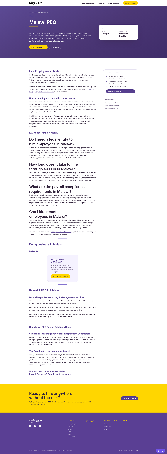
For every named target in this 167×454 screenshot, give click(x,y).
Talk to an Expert (130, 3)
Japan (70, 429)
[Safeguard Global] (35, 3)
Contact (126, 420)
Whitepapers (108, 426)
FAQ (105, 429)
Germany (70, 426)
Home (31, 12)
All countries (55, 47)
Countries (101, 3)
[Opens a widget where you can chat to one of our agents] (160, 451)
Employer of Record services (61, 232)
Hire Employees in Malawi (112, 102)
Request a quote (113, 91)
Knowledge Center (113, 3)
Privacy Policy (123, 450)
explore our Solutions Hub (45, 92)
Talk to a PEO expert (59, 276)
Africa (31, 16)
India (69, 431)
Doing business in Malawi (112, 105)
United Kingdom (72, 424)
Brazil (69, 434)
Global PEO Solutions (88, 3)
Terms (131, 450)
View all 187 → (72, 437)
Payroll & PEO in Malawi (111, 108)
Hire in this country (37, 47)
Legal (136, 450)
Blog (105, 424)
